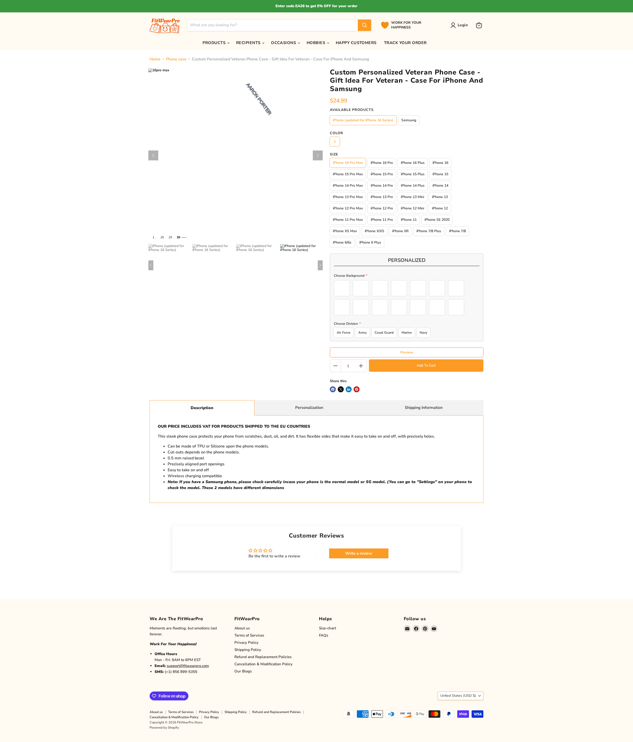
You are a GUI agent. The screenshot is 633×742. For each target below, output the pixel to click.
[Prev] (153, 155)
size (334, 154)
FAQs (323, 635)
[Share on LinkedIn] (349, 389)
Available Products (352, 110)
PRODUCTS (214, 43)
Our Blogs (243, 671)
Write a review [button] (358, 553)
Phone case (176, 59)
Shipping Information (424, 407)
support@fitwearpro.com (188, 665)
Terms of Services (249, 635)
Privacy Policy (246, 642)
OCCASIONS (284, 43)
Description (202, 408)
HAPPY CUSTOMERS (356, 43)
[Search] (364, 25)
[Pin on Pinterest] (357, 389)
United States (458, 695)
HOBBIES (316, 43)
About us (242, 628)
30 (178, 237)
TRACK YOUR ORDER (405, 43)
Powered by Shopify (164, 727)
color (336, 133)
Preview (406, 352)
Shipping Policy (247, 649)
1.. (154, 237)
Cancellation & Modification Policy (263, 664)
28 (162, 237)
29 (170, 237)
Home (155, 59)
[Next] (318, 155)
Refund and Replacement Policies (263, 656)
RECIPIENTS (249, 43)
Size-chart (327, 628)
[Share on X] (341, 389)
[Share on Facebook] (333, 389)
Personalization (309, 407)
